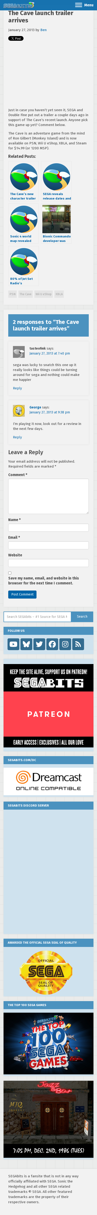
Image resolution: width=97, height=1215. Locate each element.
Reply (17, 388)
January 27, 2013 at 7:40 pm (49, 353)
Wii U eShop (44, 294)
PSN (12, 294)
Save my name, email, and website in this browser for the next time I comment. (43, 580)
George (35, 407)
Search (82, 617)
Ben (43, 30)
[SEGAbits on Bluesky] (26, 644)
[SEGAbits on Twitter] (39, 644)
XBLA (59, 294)
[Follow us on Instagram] (65, 644)
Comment (17, 475)
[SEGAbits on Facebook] (52, 644)
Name (14, 520)
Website (15, 555)
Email (14, 537)
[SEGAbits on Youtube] (13, 644)
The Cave (26, 294)
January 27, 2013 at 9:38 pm (49, 412)
